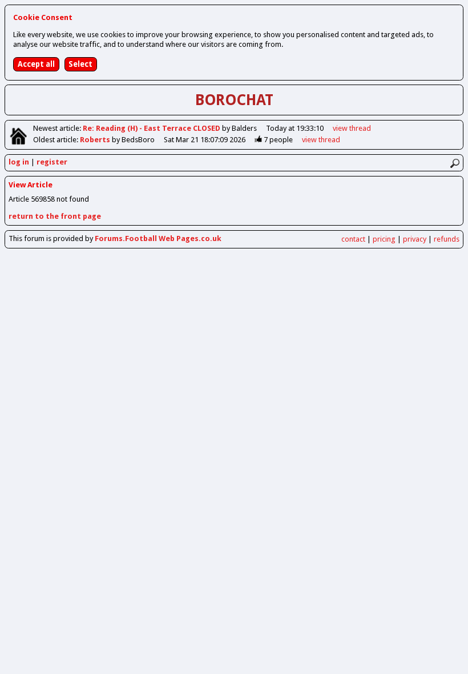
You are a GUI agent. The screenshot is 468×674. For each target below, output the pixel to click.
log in (19, 162)
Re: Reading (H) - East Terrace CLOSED (152, 128)
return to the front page (55, 216)
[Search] (454, 163)
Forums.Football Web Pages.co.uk (158, 238)
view (352, 128)
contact (353, 239)
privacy (414, 239)
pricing (384, 239)
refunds (446, 239)
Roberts (96, 139)
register (52, 162)
